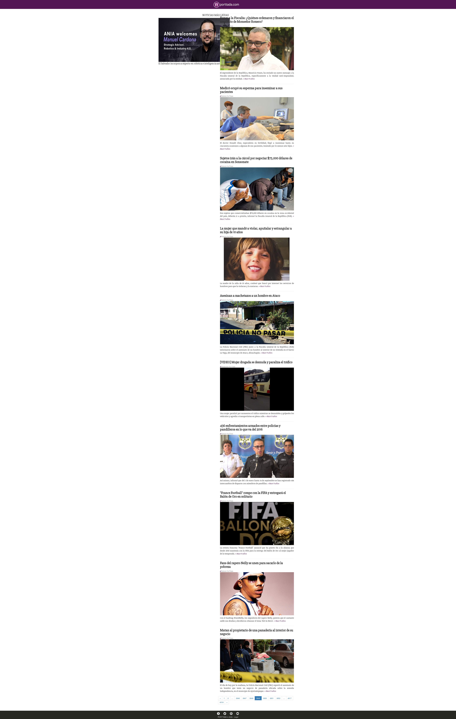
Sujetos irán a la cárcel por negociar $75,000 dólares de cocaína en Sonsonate (256, 160)
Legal (236, 717)
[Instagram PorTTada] (231, 713)
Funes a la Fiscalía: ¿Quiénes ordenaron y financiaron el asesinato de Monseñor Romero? (257, 20)
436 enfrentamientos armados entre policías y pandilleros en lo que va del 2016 (250, 427)
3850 (265, 698)
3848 (251, 698)
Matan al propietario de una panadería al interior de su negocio (256, 632)
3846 (238, 698)
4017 (290, 698)
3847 (245, 698)
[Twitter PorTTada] (225, 713)
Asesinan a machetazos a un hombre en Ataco (250, 296)
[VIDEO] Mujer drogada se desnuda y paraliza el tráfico (256, 362)
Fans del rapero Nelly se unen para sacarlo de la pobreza (251, 565)
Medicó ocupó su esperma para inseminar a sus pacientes (251, 90)
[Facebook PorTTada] (218, 713)
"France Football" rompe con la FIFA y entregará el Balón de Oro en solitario (253, 495)
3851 (272, 698)
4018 (221, 702)
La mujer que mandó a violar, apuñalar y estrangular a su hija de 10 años (256, 230)
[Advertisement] (216, 82)
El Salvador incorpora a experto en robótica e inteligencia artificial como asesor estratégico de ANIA (209, 63)
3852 (278, 698)
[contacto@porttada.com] (238, 713)
